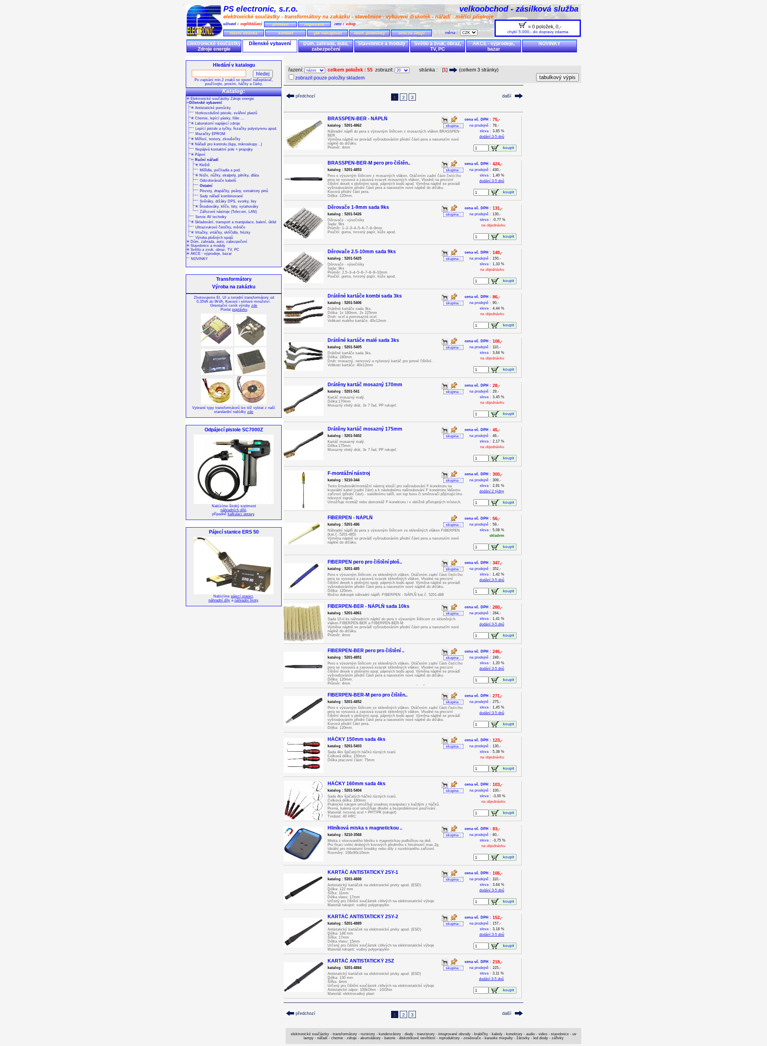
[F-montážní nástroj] (304, 508)
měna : (452, 32)
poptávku (239, 310)
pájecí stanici (242, 596)
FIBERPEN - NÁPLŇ (350, 517)
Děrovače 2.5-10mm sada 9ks (362, 251)
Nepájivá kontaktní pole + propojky (224, 149)
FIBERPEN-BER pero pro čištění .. (366, 650)
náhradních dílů (233, 510)
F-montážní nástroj (349, 473)
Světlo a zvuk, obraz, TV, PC (437, 46)
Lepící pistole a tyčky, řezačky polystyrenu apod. (236, 129)
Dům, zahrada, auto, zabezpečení (325, 46)
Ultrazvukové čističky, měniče (220, 227)
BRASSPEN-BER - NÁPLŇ (357, 118)
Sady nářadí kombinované (221, 196)
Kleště (204, 165)
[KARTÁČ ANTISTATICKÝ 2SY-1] (304, 901)
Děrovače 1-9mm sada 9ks (358, 207)
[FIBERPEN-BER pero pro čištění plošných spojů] (304, 679)
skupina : (453, 126)
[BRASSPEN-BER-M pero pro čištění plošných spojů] (304, 192)
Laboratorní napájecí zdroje (217, 123)
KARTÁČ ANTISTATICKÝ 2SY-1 (363, 872)
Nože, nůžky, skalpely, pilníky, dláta (228, 175)
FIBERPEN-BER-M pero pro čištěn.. (367, 695)
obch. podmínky (369, 33)
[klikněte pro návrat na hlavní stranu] (204, 35)
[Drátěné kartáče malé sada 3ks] (304, 368)
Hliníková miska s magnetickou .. (365, 828)
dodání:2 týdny (491, 491)
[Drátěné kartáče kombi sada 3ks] (304, 325)
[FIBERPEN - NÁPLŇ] (304, 542)
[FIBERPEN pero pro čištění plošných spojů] (304, 591)
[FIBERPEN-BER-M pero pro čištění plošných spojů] (304, 723)
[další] (453, 70)
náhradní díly (219, 600)
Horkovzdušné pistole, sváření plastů (226, 113)
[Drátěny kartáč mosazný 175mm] (304, 458)
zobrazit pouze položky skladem (330, 78)
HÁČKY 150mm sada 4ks (356, 739)
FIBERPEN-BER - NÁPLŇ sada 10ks (368, 606)
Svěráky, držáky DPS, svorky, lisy (228, 201)
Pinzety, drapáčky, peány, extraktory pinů (234, 191)
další (506, 95)
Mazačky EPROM (210, 134)
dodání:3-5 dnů (491, 137)
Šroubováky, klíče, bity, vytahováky (228, 206)
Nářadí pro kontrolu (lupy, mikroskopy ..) (228, 144)
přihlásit (280, 24)
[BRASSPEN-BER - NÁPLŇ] (304, 147)
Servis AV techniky (211, 217)
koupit (510, 147)
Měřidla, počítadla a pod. (220, 170)
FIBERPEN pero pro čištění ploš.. (365, 562)
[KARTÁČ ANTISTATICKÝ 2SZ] (304, 989)
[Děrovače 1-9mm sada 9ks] (304, 236)
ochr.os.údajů (411, 33)
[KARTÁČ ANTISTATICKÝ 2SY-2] (304, 945)
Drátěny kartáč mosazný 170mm (365, 384)
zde (254, 306)
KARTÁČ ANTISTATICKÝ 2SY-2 (363, 916)
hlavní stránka (244, 33)
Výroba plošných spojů (214, 238)
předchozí (305, 95)
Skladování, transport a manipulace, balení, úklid (235, 222)
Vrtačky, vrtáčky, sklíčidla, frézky (222, 232)
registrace (314, 24)
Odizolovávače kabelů (218, 181)
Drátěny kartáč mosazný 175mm (365, 429)
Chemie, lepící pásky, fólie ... (219, 118)
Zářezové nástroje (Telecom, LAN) (228, 212)
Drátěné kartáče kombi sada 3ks (365, 296)
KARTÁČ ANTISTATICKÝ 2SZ (361, 961)
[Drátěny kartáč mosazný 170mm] (304, 413)
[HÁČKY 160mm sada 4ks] (304, 818)
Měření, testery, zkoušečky (217, 139)
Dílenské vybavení (270, 43)
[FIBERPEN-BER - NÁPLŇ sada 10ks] (304, 641)
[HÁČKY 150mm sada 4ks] (304, 770)
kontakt (285, 33)
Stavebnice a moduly (381, 43)
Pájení (199, 155)
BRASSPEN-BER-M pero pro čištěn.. (369, 163)
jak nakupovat (328, 33)
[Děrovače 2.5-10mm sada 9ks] (304, 281)
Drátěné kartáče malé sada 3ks (363, 340)
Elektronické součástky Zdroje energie (214, 46)
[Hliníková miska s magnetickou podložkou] (304, 859)
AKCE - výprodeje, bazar (494, 46)
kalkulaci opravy (241, 514)
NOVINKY (549, 43)
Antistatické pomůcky (212, 108)
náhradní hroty (246, 600)
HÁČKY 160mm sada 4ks (356, 783)
